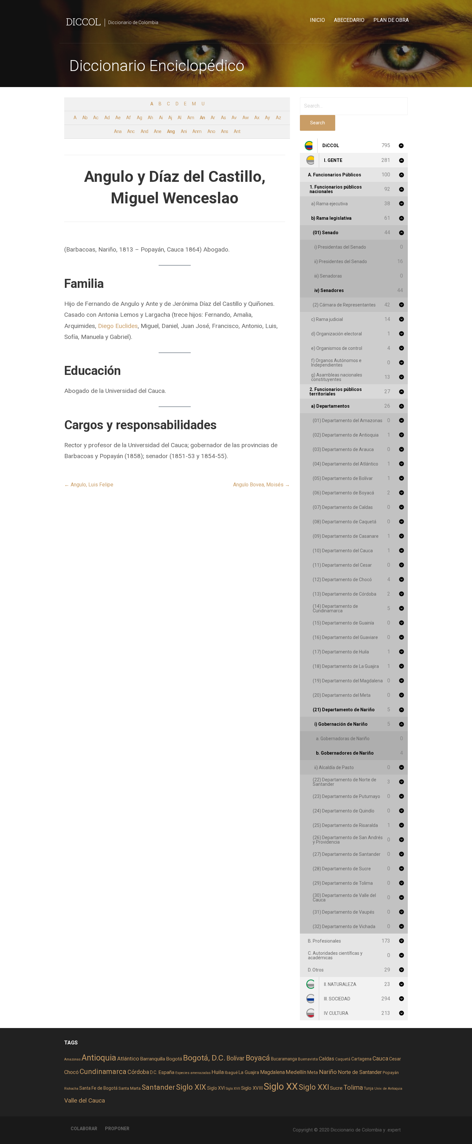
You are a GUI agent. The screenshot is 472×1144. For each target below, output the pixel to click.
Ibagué (231, 1072)
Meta (312, 1072)
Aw (245, 117)
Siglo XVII (233, 1088)
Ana (117, 131)
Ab (84, 117)
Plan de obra (391, 20)
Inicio (317, 20)
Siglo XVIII (252, 1088)
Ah (150, 117)
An (202, 117)
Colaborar (84, 1128)
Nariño (328, 1072)
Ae (117, 117)
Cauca (380, 1058)
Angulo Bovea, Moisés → (261, 485)
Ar (213, 117)
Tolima (353, 1087)
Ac (95, 117)
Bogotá (174, 1059)
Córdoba (138, 1072)
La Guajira (249, 1072)
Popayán (391, 1072)
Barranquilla (152, 1059)
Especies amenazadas (193, 1073)
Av (234, 117)
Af (128, 117)
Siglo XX (281, 1086)
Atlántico (128, 1058)
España (166, 1072)
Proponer (117, 1128)
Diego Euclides (118, 326)
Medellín (296, 1072)
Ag (139, 117)
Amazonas (72, 1059)
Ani (184, 131)
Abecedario (349, 20)
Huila (218, 1072)
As (223, 117)
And (144, 131)
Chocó (71, 1072)
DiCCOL (83, 21)
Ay (267, 117)
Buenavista (308, 1059)
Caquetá (342, 1059)
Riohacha (71, 1088)
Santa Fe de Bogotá (98, 1088)
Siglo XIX (191, 1087)
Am (190, 117)
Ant (237, 131)
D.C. (153, 1072)
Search (317, 123)
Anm (196, 131)
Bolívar (235, 1058)
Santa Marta (129, 1088)
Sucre (336, 1088)
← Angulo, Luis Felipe (88, 485)
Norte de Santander (360, 1072)
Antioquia (99, 1057)
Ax (256, 117)
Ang (171, 131)
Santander (158, 1087)
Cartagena (361, 1058)
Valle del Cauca (84, 1100)
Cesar (395, 1058)
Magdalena (272, 1072)
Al (179, 117)
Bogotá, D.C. (204, 1057)
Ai (160, 117)
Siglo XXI (314, 1087)
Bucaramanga (284, 1058)
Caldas (326, 1059)
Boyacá (258, 1058)
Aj (170, 117)
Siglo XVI (216, 1088)
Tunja (368, 1088)
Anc (131, 131)
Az (278, 117)
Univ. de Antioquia (388, 1088)
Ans (224, 131)
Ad (106, 117)
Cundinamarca (103, 1072)
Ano (211, 131)
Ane (157, 131)
